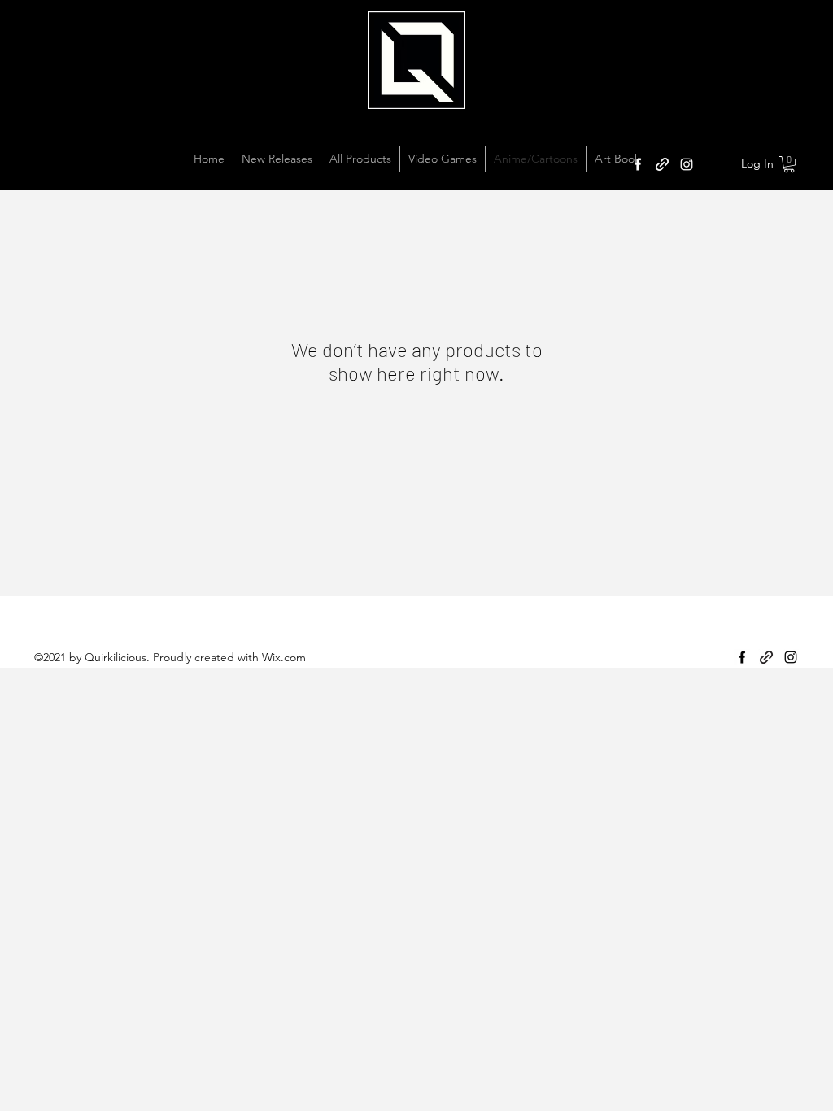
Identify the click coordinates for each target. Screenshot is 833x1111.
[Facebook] (638, 164)
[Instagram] (686, 164)
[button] (789, 164)
